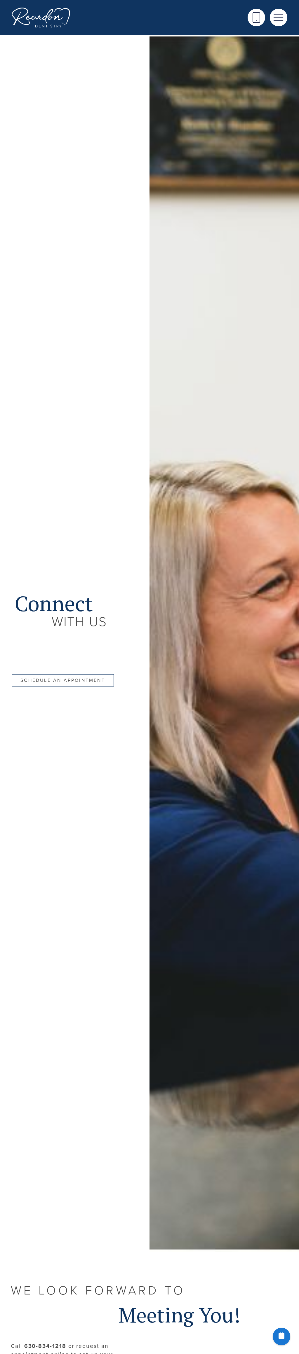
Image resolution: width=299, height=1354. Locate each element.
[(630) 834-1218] (256, 17)
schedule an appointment (62, 680)
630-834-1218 (45, 1346)
